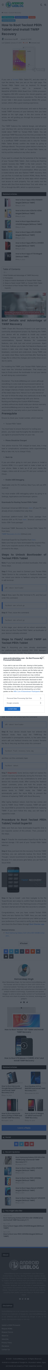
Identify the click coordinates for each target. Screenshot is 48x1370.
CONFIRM (12, 709)
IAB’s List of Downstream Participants (27, 691)
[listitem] (24, 698)
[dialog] (24, 685)
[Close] (44, 658)
